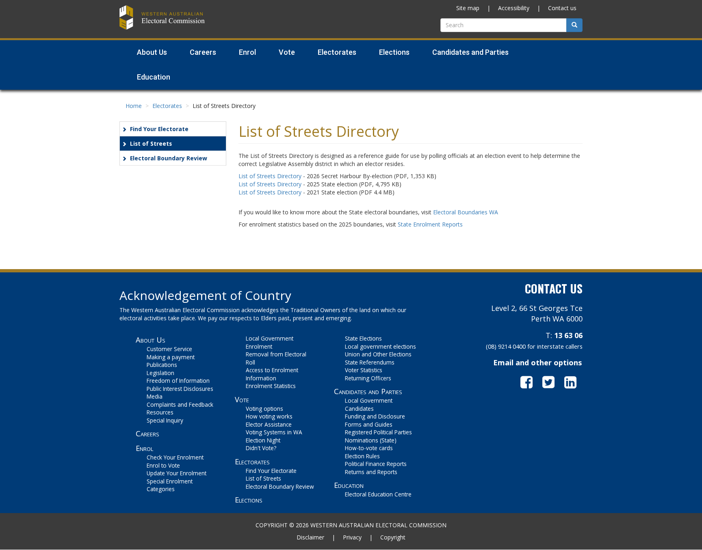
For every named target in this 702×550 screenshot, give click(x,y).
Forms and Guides (368, 424)
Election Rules (362, 456)
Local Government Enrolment (269, 342)
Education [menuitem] (153, 77)
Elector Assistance (269, 424)
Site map (467, 8)
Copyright (392, 537)
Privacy (352, 537)
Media (154, 396)
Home (134, 106)
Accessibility (513, 8)
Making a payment (171, 357)
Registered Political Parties (378, 432)
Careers (147, 433)
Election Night (263, 440)
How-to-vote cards (369, 448)
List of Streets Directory (269, 176)
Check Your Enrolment (175, 457)
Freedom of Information (178, 380)
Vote (242, 399)
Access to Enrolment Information (272, 374)
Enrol (144, 448)
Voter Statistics (363, 370)
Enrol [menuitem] (247, 52)
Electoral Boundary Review (168, 158)
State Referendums (369, 362)
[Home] (162, 16)
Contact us (562, 8)
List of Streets (151, 143)
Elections (248, 500)
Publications (162, 365)
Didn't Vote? (261, 448)
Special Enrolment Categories (170, 485)
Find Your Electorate (159, 129)
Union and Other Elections (378, 354)
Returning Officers (368, 378)
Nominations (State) (370, 440)
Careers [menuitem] (203, 52)
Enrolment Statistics (271, 386)
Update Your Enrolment (176, 473)
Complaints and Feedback (180, 404)
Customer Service (169, 349)
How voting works (269, 416)
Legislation (160, 373)
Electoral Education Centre (378, 494)
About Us (150, 340)
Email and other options (537, 362)
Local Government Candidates (368, 404)
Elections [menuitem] (394, 52)
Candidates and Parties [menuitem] (470, 52)
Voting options (264, 408)
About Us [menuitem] (152, 52)
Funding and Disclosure (375, 416)
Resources (160, 412)
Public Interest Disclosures (180, 389)
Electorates (167, 106)
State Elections (363, 338)
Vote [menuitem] (287, 52)
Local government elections (380, 346)
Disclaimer (310, 537)
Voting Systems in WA (274, 432)
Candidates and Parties (368, 391)
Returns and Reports (371, 472)
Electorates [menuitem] (337, 52)
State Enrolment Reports (430, 224)
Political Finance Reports (376, 464)
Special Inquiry (165, 420)
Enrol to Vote (163, 465)
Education (349, 485)
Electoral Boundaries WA (465, 212)
